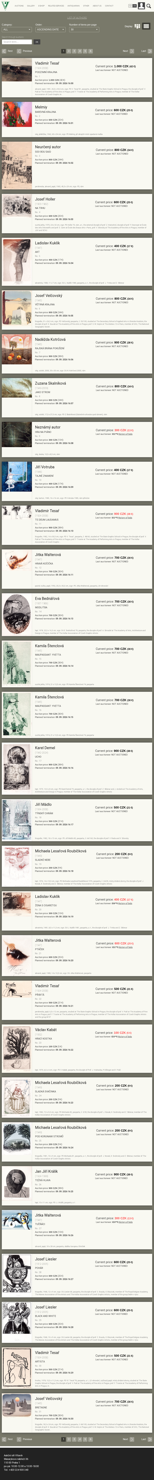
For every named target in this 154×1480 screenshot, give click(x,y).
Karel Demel (45, 748)
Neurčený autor (48, 147)
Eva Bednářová (47, 598)
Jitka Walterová (48, 555)
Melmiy (41, 107)
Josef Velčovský (48, 295)
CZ (130, 6)
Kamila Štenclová (49, 646)
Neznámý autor (47, 427)
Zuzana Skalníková (50, 383)
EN (135, 6)
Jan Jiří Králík (46, 1171)
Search (148, 6)
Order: (38, 24)
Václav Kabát (46, 1030)
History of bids (125, 434)
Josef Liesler (46, 1259)
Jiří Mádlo (43, 804)
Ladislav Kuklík (47, 243)
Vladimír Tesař (47, 63)
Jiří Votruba (44, 467)
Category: (7, 24)
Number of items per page (83, 24)
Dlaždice (137, 26)
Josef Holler (45, 199)
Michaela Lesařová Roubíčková (60, 851)
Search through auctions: (13, 37)
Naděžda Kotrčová (50, 339)
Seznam (146, 26)
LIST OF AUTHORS (77, 17)
